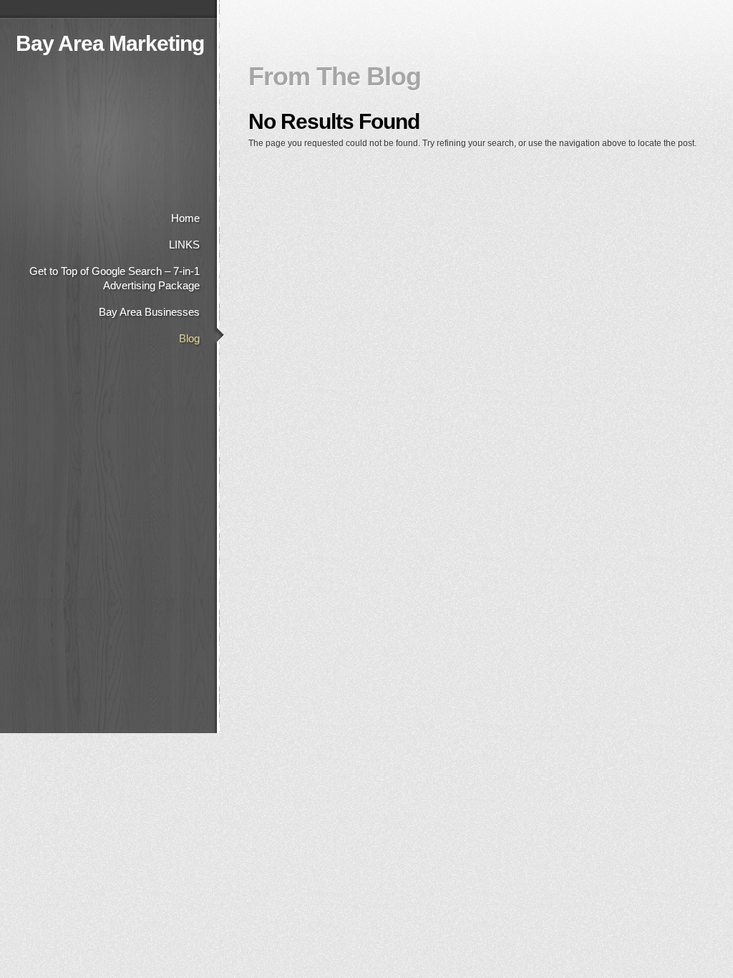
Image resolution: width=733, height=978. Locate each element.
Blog (189, 338)
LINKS (184, 244)
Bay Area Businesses (149, 312)
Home (185, 218)
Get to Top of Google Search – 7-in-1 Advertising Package (114, 278)
